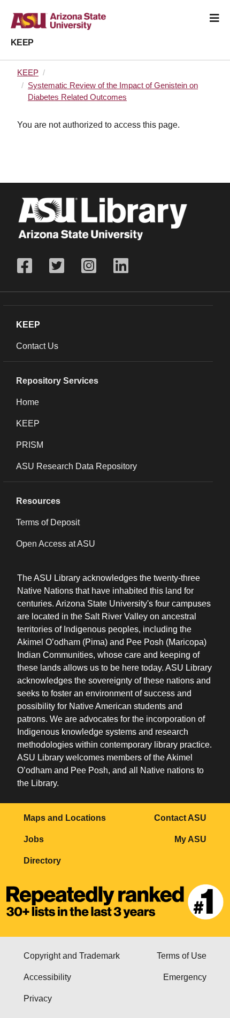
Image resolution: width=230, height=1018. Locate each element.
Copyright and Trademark (72, 955)
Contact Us (37, 346)
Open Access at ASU (55, 543)
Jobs (34, 839)
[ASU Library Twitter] (57, 265)
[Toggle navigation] (214, 18)
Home (27, 402)
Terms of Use (181, 955)
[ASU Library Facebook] (29, 265)
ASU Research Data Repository (76, 466)
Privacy (38, 998)
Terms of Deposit (48, 522)
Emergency (184, 977)
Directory (42, 860)
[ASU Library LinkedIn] (121, 265)
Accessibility (47, 977)
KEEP (22, 42)
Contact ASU (180, 817)
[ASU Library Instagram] (89, 265)
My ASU (190, 839)
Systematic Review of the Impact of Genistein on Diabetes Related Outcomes (113, 91)
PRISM (29, 444)
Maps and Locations (65, 817)
